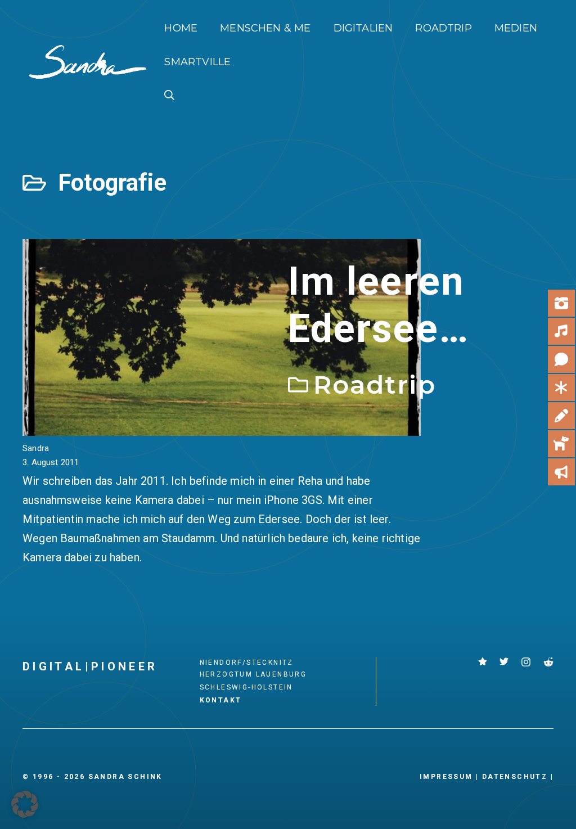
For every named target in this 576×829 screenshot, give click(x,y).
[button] (169, 95)
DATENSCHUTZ (514, 777)
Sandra (35, 448)
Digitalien (363, 28)
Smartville (197, 62)
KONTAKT (221, 700)
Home (180, 28)
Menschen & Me (265, 28)
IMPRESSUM (446, 777)
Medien (515, 28)
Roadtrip (443, 28)
